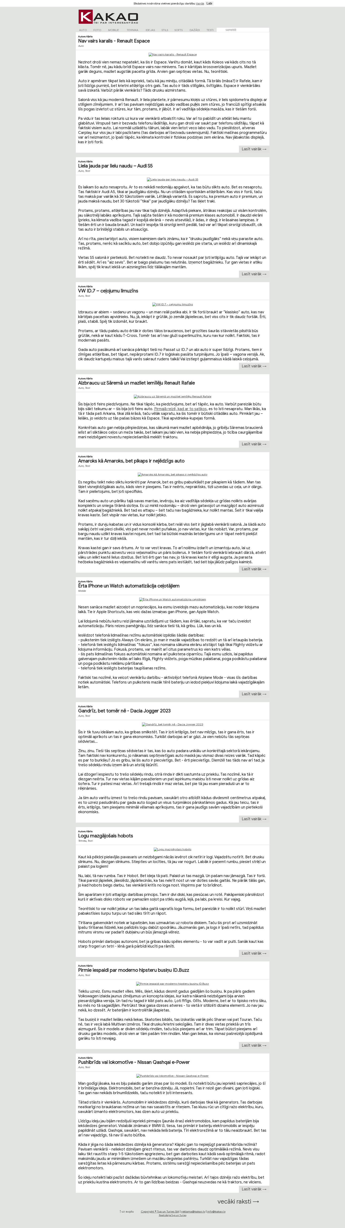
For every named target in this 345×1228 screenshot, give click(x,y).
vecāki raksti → (238, 1201)
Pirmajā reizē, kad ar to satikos (180, 409)
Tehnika (82, 840)
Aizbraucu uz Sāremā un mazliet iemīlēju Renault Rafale (136, 383)
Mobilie (82, 590)
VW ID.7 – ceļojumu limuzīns (108, 291)
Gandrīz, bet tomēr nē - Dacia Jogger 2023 (124, 711)
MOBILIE (113, 30)
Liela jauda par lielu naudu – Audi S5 (115, 166)
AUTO (83, 30)
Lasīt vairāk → (254, 149)
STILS (164, 30)
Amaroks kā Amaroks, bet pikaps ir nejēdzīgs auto (131, 461)
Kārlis (89, 36)
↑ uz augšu (127, 1211)
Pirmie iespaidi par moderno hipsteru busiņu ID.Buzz (133, 970)
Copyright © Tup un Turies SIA (160, 1211)
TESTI (210, 30)
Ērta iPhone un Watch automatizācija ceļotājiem (129, 586)
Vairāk (200, 3)
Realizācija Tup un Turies (172, 1215)
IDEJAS (150, 30)
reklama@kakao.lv (193, 1211)
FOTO (97, 30)
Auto (81, 45)
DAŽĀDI (195, 30)
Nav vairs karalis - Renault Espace (114, 41)
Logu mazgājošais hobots (105, 836)
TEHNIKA (132, 30)
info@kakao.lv (216, 1211)
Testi (87, 170)
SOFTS (178, 30)
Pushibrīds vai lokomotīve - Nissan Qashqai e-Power (134, 1062)
